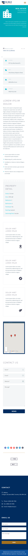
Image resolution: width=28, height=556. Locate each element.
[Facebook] (5, 448)
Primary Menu (25, 3)
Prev (14, 459)
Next (13, 464)
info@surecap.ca (11, 506)
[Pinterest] (14, 448)
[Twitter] (8, 448)
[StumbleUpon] (23, 448)
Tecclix (24, 554)
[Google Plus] (11, 448)
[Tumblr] (17, 448)
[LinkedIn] (20, 448)
